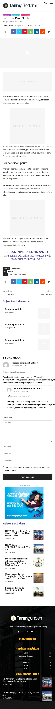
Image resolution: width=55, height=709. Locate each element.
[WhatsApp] (30, 31)
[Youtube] (36, 631)
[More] (48, 31)
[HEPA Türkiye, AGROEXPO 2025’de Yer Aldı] (38, 549)
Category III (25, 15)
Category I (6, 15)
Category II (16, 15)
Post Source (16, 268)
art (11, 275)
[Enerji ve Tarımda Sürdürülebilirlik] (38, 591)
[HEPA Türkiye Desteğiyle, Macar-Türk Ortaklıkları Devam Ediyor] (38, 535)
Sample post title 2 (14, 324)
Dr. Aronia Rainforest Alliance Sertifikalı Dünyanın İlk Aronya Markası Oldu (16, 562)
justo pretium (9, 188)
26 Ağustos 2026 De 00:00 (19, 365)
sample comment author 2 (28, 389)
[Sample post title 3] (44, 344)
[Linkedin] (36, 31)
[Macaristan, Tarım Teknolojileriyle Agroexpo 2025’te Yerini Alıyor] (38, 578)
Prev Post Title (8, 294)
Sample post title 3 (14, 340)
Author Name (8, 26)
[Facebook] (13, 31)
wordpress (22, 275)
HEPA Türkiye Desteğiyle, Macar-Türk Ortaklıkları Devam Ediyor (18, 533)
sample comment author (25, 363)
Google (10, 271)
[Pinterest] (25, 31)
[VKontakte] (32, 631)
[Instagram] (23, 631)
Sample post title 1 (14, 309)
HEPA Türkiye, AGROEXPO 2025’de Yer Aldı (17, 547)
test (15, 275)
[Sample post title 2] (44, 329)
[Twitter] (19, 31)
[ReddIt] (42, 31)
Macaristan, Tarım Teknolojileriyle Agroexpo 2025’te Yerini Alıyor (18, 576)
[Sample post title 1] (44, 313)
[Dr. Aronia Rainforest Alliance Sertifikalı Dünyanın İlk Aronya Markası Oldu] (38, 562)
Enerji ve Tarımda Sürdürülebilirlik (14, 589)
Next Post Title (46, 294)
